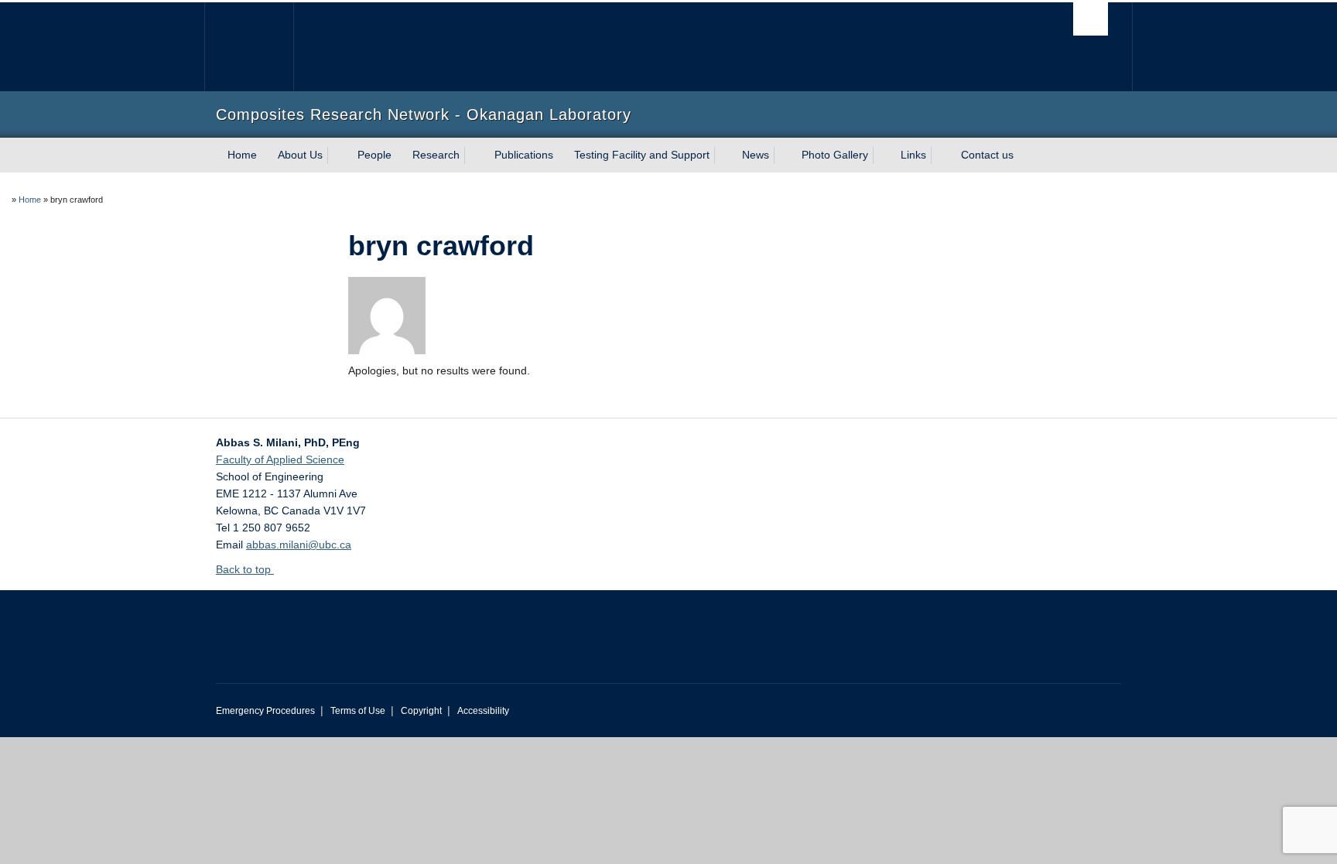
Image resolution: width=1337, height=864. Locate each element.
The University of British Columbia (248, 46)
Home (242, 155)
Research (436, 155)
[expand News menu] (783, 155)
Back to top (245, 569)
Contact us (987, 155)
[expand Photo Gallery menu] (882, 155)
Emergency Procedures (265, 710)
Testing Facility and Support (642, 155)
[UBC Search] (1090, 19)
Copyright (421, 710)
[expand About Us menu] (336, 155)
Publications (523, 155)
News (755, 155)
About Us (300, 155)
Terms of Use (357, 710)
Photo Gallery (835, 155)
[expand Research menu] (473, 155)
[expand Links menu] (940, 155)
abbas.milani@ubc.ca (298, 544)
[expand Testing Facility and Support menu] (723, 155)
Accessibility (483, 710)
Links (913, 155)
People (374, 155)
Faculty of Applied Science (280, 459)
